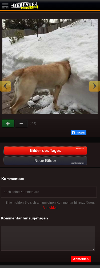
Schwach (21, 123)
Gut (8, 123)
